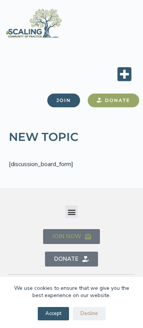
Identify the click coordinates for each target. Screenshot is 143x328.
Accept (53, 313)
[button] (124, 74)
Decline (89, 313)
